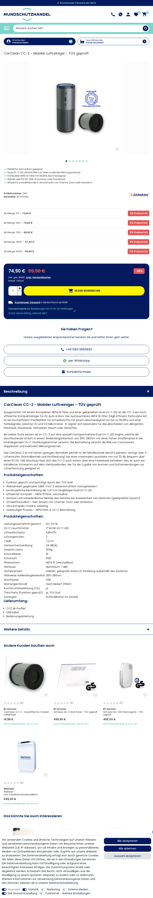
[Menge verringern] (19, 293)
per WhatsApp (79, 360)
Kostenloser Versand (27, 302)
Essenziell (14, 889)
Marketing (53, 889)
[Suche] (145, 28)
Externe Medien (78, 889)
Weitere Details (17, 629)
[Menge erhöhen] (19, 288)
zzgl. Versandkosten (38, 277)
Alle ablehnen (127, 848)
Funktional (52, 893)
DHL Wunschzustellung (22, 893)
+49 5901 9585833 (79, 349)
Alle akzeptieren (127, 841)
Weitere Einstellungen (76, 893)
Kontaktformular (79, 372)
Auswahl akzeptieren (127, 856)
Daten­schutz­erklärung (63, 883)
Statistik (33, 889)
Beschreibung (15, 391)
